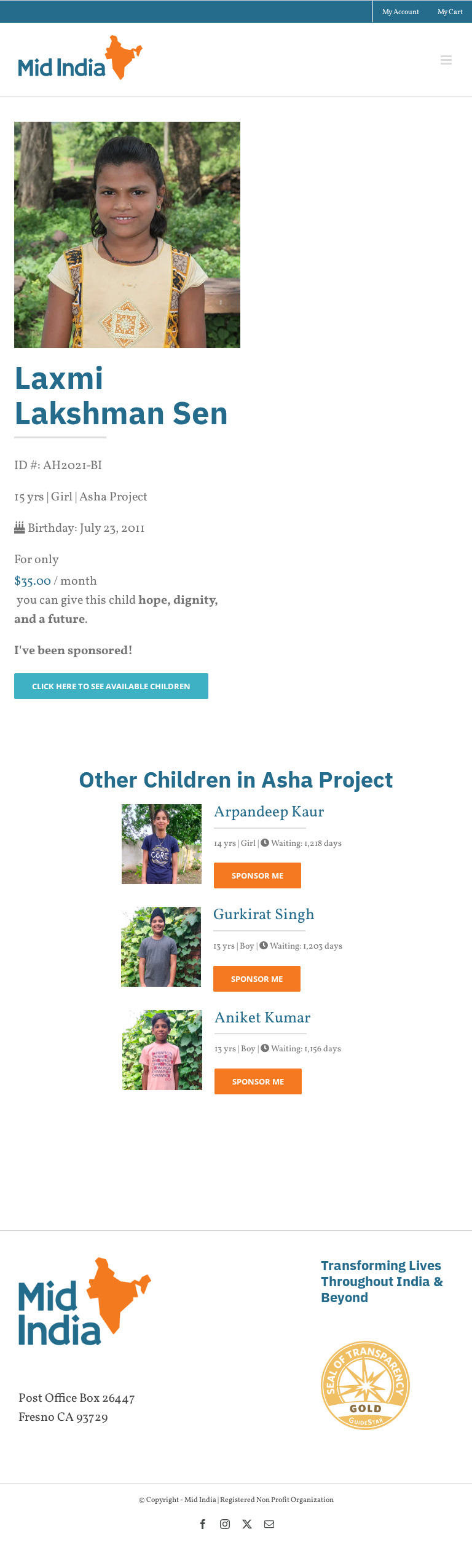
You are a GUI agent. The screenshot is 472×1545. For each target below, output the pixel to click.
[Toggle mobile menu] (447, 59)
